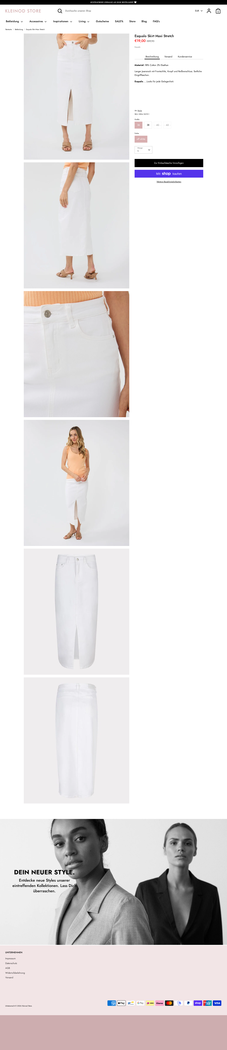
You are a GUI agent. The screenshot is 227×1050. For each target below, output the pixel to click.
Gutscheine (102, 21)
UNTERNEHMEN (13, 952)
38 (148, 125)
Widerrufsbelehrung (15, 973)
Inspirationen (61, 21)
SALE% (119, 21)
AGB (7, 968)
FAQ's (156, 21)
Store (132, 21)
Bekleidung (13, 21)
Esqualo (137, 47)
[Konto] (208, 9)
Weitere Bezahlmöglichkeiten (169, 181)
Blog (144, 21)
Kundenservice (185, 56)
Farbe (137, 133)
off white (141, 139)
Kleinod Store (27, 1006)
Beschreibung (152, 56)
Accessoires (36, 21)
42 (167, 125)
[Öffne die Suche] (59, 11)
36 (138, 125)
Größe (137, 119)
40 (157, 125)
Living (83, 21)
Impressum (10, 958)
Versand (168, 56)
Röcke (140, 110)
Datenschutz (11, 963)
